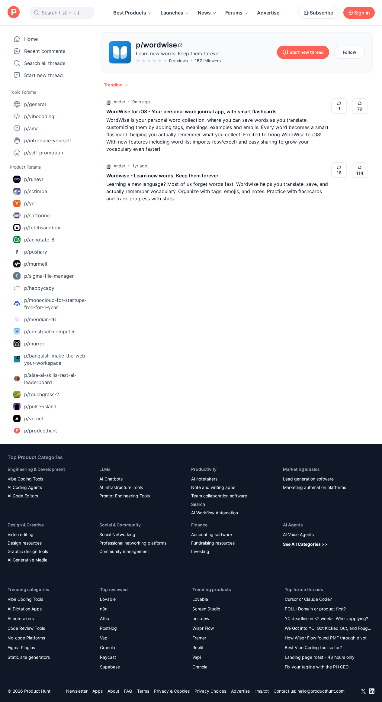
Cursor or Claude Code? (308, 599)
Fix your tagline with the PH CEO (317, 666)
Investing (200, 551)
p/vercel (33, 419)
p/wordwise (156, 44)
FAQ (128, 691)
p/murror (34, 344)
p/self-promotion (43, 153)
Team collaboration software (219, 495)
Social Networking (117, 534)
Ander (119, 101)
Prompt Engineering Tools (124, 495)
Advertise (268, 13)
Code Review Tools (26, 628)
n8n (104, 608)
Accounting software (211, 534)
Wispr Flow (203, 628)
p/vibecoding (39, 116)
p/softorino (37, 215)
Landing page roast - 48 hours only (320, 657)
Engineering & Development (36, 469)
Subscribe (321, 13)
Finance (199, 524)
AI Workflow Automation (214, 512)
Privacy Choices (210, 691)
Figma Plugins (21, 647)
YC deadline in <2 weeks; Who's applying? (326, 618)
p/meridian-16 (40, 319)
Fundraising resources (213, 542)
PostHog (108, 628)
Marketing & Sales (301, 469)
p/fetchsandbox (42, 228)
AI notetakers (204, 478)
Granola (107, 647)
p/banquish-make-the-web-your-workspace (55, 359)
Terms (143, 691)
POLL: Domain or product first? (315, 608)
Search (198, 504)
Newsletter (77, 691)
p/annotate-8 (39, 240)
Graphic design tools (28, 551)
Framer (199, 637)
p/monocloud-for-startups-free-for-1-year (55, 303)
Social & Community (120, 524)
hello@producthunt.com (321, 691)
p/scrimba (35, 191)
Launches (172, 13)
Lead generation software (308, 478)
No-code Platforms (26, 637)
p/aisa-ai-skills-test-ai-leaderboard (50, 378)
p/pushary (35, 252)
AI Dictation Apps (25, 608)
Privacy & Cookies (172, 691)
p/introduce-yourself (47, 140)
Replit (198, 647)
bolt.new (200, 618)
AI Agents (293, 524)
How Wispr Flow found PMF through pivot (326, 637)
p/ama (31, 128)
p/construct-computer (49, 331)
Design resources (25, 542)
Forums (233, 13)
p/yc (29, 203)
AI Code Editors (23, 495)
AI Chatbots (111, 478)
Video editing (21, 534)
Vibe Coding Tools (25, 478)
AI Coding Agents (25, 487)
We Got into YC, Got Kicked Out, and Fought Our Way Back (328, 629)
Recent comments (44, 51)
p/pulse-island (40, 406)
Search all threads (44, 63)
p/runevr (33, 179)
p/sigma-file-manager (49, 276)
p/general (35, 104)
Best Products (129, 13)
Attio (104, 618)
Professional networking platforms (132, 542)
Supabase (110, 666)
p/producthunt (40, 431)
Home (31, 39)
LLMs (105, 469)
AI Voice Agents (298, 534)
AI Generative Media (27, 559)
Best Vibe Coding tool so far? (313, 647)
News (204, 13)
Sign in (362, 13)
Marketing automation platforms (314, 487)
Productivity (204, 469)
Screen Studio (206, 608)
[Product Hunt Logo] (14, 12)
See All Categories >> (305, 544)
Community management (124, 551)
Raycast (108, 657)
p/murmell (35, 264)
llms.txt (262, 691)
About (113, 691)
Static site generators (29, 657)
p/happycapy (39, 288)
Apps (97, 691)
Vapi (104, 637)
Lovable (108, 599)
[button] (116, 85)
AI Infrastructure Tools (121, 487)
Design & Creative (26, 524)
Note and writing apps (213, 487)
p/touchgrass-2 (41, 394)
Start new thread (43, 75)
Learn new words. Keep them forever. (178, 53)
